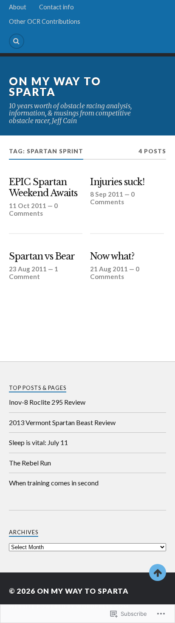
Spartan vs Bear (42, 256)
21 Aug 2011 (109, 269)
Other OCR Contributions (44, 21)
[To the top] (157, 572)
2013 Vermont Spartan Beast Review (62, 422)
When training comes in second (54, 483)
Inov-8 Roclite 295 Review (47, 402)
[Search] (16, 41)
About (17, 7)
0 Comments (33, 209)
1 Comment (33, 272)
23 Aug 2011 (28, 269)
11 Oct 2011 (27, 205)
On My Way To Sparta (55, 87)
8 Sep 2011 (106, 194)
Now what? (112, 256)
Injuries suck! (117, 182)
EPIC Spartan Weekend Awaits (43, 188)
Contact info (56, 7)
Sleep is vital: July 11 (38, 442)
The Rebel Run (30, 463)
